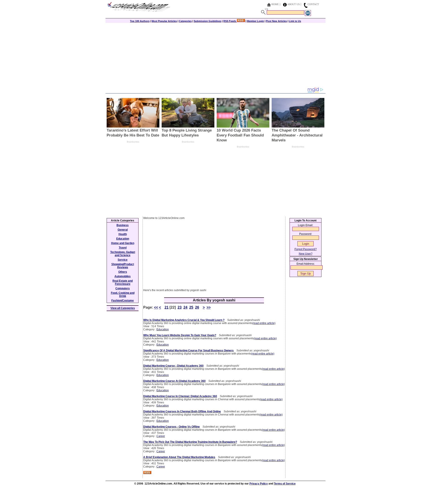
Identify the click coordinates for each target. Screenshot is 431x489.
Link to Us (295, 21)
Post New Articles (276, 21)
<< (156, 307)
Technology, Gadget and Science (122, 254)
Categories (185, 21)
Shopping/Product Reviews (122, 266)
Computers (122, 288)
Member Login (255, 21)
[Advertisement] (215, 55)
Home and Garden (122, 243)
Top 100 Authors (140, 21)
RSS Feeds (230, 21)
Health (123, 234)
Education (162, 329)
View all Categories (122, 308)
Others (122, 271)
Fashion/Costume (122, 300)
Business (123, 225)
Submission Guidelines (207, 21)
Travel (123, 247)
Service (123, 259)
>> (209, 307)
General (123, 229)
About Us (293, 4)
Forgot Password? (306, 249)
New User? (305, 253)
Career (160, 436)
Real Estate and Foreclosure (122, 282)
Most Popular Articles (164, 21)
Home (275, 4)
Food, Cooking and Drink (122, 294)
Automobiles (122, 276)
